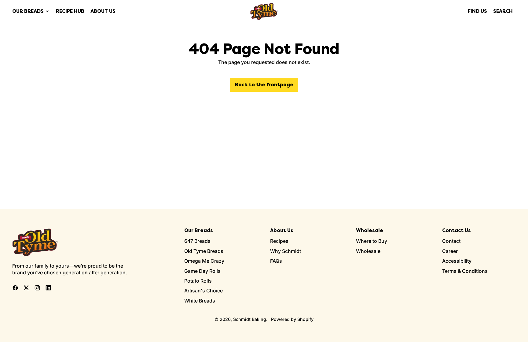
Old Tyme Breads (203, 251)
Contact (451, 241)
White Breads (199, 301)
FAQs (276, 261)
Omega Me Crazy (204, 261)
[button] (503, 11)
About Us (103, 11)
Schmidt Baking (249, 319)
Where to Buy (371, 241)
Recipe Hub (70, 11)
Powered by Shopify (292, 319)
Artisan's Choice (203, 291)
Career (450, 251)
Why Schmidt (285, 251)
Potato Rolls (198, 281)
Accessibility (456, 261)
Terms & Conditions (465, 271)
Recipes (279, 241)
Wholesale (368, 251)
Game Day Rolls (202, 271)
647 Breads (197, 241)
